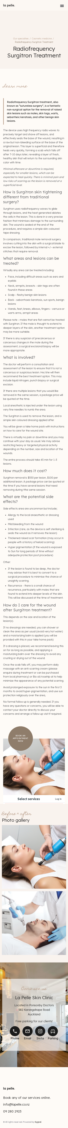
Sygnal (38, 1122)
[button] (62, 5)
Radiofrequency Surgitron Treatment (34, 42)
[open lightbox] (34, 857)
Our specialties (21, 38)
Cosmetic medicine (42, 38)
